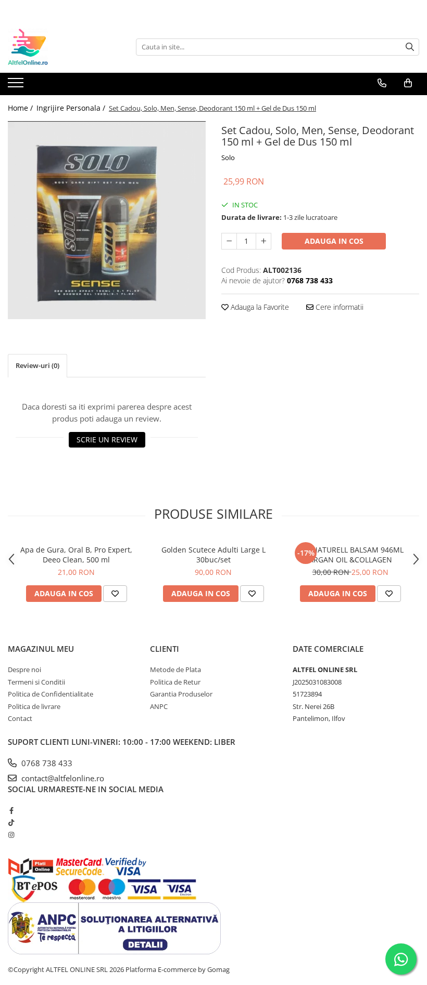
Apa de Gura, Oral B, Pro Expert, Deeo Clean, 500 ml (76, 554)
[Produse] (17, 86)
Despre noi (24, 669)
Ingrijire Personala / (71, 108)
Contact (20, 718)
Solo (228, 157)
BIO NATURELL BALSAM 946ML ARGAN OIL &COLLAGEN (350, 554)
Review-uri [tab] (37, 365)
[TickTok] (11, 822)
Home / (21, 108)
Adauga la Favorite (259, 307)
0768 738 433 (45, 763)
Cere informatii (338, 307)
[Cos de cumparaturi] (408, 83)
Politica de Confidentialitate (50, 694)
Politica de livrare (34, 706)
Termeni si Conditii (36, 682)
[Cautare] (409, 47)
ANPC (159, 706)
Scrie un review (107, 439)
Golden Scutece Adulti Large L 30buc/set (213, 554)
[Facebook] (11, 810)
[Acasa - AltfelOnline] (60, 47)
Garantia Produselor (181, 694)
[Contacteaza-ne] (382, 83)
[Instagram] (11, 834)
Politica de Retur (175, 682)
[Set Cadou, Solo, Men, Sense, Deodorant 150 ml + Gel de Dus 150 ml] (107, 220)
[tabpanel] (107, 220)
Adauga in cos (334, 241)
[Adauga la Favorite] (115, 593)
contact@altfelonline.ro (61, 778)
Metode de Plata (175, 669)
